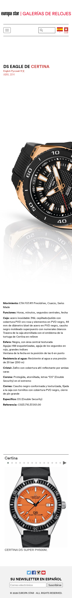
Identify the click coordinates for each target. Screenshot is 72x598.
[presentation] (7, 463)
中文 (22, 71)
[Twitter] (29, 572)
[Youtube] (43, 572)
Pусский (15, 71)
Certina (11, 458)
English (7, 71)
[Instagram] (39, 572)
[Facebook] (34, 572)
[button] (12, 463)
